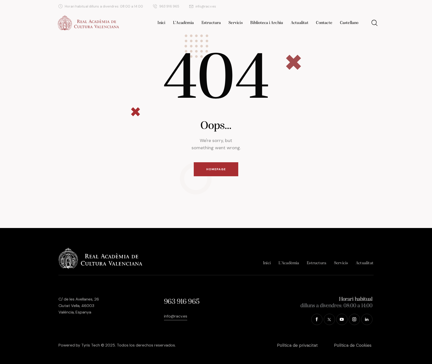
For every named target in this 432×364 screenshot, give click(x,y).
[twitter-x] (335, 6)
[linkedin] (371, 6)
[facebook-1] (323, 6)
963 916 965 (181, 302)
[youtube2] (347, 6)
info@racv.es (175, 316)
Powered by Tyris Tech (79, 345)
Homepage (216, 169)
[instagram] (359, 6)
